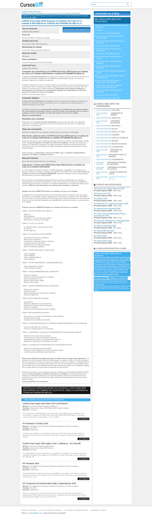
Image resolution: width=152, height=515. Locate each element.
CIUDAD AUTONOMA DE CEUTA (111, 173)
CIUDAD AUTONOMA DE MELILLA (111, 178)
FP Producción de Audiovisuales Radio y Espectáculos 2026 (49, 483)
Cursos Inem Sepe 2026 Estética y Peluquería (108, 67)
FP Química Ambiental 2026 (105, 226)
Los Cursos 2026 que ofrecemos (50, 510)
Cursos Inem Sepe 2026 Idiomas (107, 53)
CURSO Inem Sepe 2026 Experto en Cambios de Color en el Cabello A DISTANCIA (50, 13)
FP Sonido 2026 (100, 236)
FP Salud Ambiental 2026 (104, 231)
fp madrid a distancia (100, 278)
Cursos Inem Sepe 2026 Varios (107, 95)
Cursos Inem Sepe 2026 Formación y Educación (109, 62)
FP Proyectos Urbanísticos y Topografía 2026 (111, 221)
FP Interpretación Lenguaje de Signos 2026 (111, 204)
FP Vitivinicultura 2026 (103, 241)
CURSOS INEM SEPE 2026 (31, 12)
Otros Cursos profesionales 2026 (108, 98)
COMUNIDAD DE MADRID (109, 114)
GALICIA (107, 129)
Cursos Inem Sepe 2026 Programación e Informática (110, 42)
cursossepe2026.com (34, 513)
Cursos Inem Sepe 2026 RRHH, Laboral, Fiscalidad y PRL (110, 76)
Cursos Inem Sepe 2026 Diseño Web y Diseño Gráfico (110, 37)
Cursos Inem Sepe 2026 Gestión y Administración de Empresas (108, 81)
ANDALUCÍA (108, 118)
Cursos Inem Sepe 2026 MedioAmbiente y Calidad (111, 72)
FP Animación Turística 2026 (35, 423)
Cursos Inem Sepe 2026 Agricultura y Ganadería (109, 91)
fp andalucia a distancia (117, 278)
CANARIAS (107, 135)
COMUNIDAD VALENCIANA (108, 122)
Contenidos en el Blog (107, 13)
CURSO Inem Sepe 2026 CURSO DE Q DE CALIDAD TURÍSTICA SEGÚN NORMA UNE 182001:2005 (111, 272)
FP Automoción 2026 (102, 194)
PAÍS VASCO (108, 126)
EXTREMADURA (109, 159)
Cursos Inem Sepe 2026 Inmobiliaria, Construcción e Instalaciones (109, 86)
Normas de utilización (29, 510)
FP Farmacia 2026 (31, 463)
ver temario (83, 419)
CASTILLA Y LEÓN (110, 132)
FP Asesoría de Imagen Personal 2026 (109, 189)
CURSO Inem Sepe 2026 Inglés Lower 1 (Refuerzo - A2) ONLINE (52, 443)
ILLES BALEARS (109, 147)
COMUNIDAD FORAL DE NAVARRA (111, 155)
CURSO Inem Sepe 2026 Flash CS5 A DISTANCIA (45, 403)
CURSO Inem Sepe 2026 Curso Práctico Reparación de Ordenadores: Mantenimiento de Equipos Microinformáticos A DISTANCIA (111, 264)
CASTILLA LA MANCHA (112, 138)
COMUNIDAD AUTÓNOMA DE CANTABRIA (111, 163)
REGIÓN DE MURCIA (111, 144)
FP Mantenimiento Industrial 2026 (107, 209)
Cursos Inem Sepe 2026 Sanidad (108, 46)
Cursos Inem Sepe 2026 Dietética (108, 33)
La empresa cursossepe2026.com (76, 510)
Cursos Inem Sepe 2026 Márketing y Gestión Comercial (112, 26)
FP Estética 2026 (100, 199)
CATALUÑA (108, 110)
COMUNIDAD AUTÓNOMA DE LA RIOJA (111, 168)
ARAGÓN (107, 141)
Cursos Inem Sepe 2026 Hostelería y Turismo (109, 57)
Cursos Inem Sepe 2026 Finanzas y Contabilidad (109, 49)
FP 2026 (99, 30)
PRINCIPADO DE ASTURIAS (109, 151)
